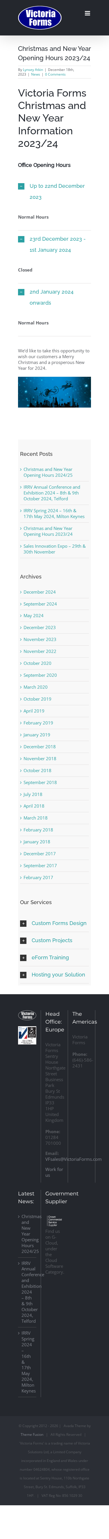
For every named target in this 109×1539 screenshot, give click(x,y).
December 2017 (40, 853)
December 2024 (40, 592)
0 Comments (55, 74)
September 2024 (40, 604)
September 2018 (40, 782)
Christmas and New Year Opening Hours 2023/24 (48, 531)
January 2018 (37, 842)
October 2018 (37, 770)
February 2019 (38, 723)
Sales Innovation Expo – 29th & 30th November (55, 549)
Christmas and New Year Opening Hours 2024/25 (48, 472)
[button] (54, 192)
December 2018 (40, 746)
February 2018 (38, 830)
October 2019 (37, 699)
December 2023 (40, 627)
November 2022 (40, 651)
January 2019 (37, 735)
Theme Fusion (32, 1434)
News (35, 74)
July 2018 (33, 794)
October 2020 (37, 663)
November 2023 (40, 639)
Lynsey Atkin (33, 69)
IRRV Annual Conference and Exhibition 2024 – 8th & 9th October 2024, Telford (52, 492)
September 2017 (40, 865)
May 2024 (34, 615)
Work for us (54, 1172)
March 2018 (36, 818)
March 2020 (36, 687)
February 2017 (38, 877)
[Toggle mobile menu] (88, 13)
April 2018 (34, 806)
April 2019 (34, 711)
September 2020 (40, 675)
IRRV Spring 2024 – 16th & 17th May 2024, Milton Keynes (54, 513)
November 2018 (40, 758)
